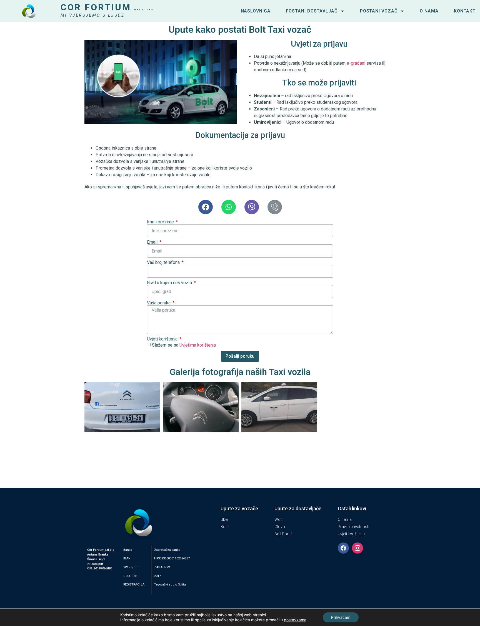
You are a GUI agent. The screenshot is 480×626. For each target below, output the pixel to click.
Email (153, 242)
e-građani (356, 63)
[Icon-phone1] (275, 207)
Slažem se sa (184, 345)
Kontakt (465, 11)
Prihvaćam (340, 617)
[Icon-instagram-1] (357, 548)
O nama (429, 11)
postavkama (295, 619)
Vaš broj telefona (164, 262)
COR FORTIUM (107, 7)
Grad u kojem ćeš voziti (170, 283)
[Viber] (251, 207)
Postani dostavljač (312, 11)
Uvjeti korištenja (163, 339)
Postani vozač (379, 11)
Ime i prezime (161, 222)
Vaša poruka (159, 303)
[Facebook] (205, 207)
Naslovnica (256, 11)
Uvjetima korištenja (197, 345)
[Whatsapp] (228, 207)
